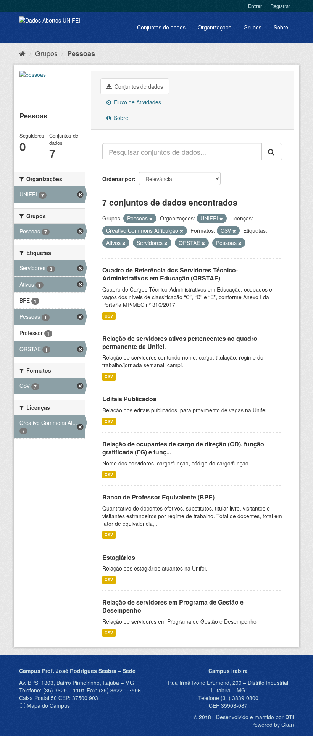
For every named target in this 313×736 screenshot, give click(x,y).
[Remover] (151, 219)
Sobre (281, 27)
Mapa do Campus (48, 705)
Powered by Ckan (272, 724)
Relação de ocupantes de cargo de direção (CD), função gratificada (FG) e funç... (183, 447)
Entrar (255, 6)
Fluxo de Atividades (136, 102)
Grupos (252, 27)
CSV (109, 316)
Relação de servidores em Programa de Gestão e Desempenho (173, 606)
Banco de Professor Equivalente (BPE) (158, 497)
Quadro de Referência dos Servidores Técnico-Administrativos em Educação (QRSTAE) (170, 274)
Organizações (214, 27)
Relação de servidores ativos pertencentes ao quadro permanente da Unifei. (179, 342)
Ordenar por (118, 179)
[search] (271, 151)
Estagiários (118, 557)
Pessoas (81, 53)
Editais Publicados (129, 398)
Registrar (280, 6)
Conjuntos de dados (161, 27)
